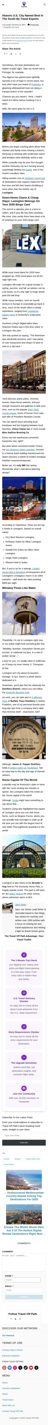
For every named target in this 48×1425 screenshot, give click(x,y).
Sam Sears (15, 27)
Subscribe (24, 1143)
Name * (9, 1276)
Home (5, 1383)
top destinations (9, 1164)
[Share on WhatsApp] (15, 54)
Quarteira (36, 84)
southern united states (33, 1159)
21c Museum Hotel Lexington (20, 449)
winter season (16, 894)
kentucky (7, 1159)
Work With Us (8, 1405)
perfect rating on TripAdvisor (24, 768)
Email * (9, 1286)
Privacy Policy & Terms (12, 1350)
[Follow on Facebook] (10, 1319)
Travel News (7, 1400)
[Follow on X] (15, 1319)
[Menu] (3, 4)
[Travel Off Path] (24, 4)
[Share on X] (11, 54)
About (4, 1394)
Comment (7, 1251)
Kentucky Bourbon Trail (17, 692)
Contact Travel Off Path (12, 1411)
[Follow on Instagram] (19, 1319)
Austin (29, 169)
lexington (18, 1159)
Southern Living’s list (35, 178)
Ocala (15, 800)
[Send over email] (20, 54)
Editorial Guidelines (11, 1356)
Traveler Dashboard (11, 1388)
